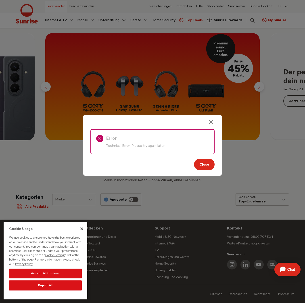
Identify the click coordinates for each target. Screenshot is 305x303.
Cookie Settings (55, 255)
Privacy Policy (24, 264)
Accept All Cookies (45, 273)
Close (204, 164)
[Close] (211, 122)
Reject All (45, 285)
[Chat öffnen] (287, 269)
